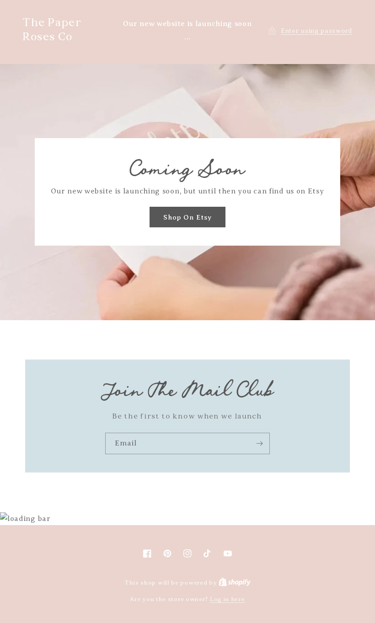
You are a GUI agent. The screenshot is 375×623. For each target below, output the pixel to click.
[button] (310, 31)
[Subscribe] (259, 443)
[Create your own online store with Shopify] (235, 582)
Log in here (227, 599)
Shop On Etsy (187, 217)
